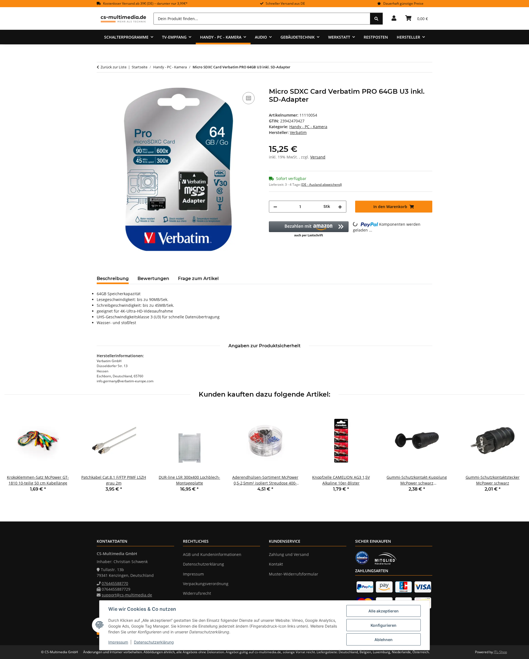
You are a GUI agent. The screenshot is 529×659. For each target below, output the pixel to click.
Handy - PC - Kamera (308, 126)
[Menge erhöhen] (340, 206)
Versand (317, 157)
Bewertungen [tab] (153, 278)
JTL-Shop (500, 652)
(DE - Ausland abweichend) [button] (321, 184)
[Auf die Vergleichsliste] (248, 98)
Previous (13, 453)
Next (515, 453)
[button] (394, 18)
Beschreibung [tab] (113, 278)
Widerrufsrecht (197, 593)
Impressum (118, 642)
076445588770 (115, 583)
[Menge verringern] (275, 206)
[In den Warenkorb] (101, 85)
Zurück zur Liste (113, 66)
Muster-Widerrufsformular (293, 574)
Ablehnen (383, 639)
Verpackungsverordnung (205, 583)
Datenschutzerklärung (154, 642)
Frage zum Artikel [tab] (198, 278)
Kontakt (276, 564)
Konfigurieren (383, 625)
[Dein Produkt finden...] (376, 19)
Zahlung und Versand (289, 554)
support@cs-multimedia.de (127, 595)
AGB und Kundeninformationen (212, 554)
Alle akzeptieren (383, 611)
